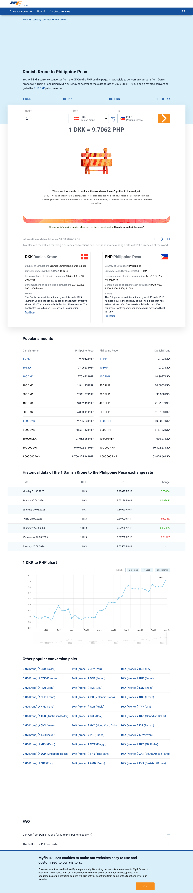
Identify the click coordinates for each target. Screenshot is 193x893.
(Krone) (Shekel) (39, 734)
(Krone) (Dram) (88, 763)
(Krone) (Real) (87, 716)
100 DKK (114, 99)
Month (119, 570)
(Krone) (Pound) (88, 678)
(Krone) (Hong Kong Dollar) (95, 725)
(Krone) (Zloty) (38, 687)
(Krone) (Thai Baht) (90, 753)
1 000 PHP (106, 421)
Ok (145, 886)
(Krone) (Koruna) (40, 678)
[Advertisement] (96, 45)
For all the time (162, 570)
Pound (41, 11)
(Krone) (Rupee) (88, 734)
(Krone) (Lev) (136, 668)
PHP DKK (39, 88)
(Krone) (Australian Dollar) (45, 716)
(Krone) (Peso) (39, 744)
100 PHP (105, 376)
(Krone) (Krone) (137, 697)
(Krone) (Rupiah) (137, 725)
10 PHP (104, 367)
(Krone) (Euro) (38, 763)
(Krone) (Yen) (87, 668)
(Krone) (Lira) (136, 706)
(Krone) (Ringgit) (89, 744)
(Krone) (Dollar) (39, 668)
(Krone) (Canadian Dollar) (143, 716)
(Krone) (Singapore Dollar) (45, 753)
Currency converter (21, 11)
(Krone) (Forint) (137, 678)
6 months (133, 570)
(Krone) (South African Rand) (145, 753)
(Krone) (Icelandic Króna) (93, 697)
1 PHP (103, 358)
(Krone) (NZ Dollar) (139, 744)
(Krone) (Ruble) (88, 706)
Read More (30, 312)
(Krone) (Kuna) (38, 706)
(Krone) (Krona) (137, 687)
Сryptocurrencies (59, 11)
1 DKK (27, 99)
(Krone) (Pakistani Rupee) (143, 763)
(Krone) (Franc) (39, 697)
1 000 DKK (163, 99)
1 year (147, 570)
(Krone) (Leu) (87, 687)
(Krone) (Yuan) (39, 725)
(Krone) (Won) (137, 734)
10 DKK (68, 99)
